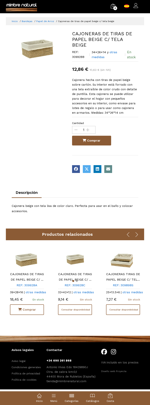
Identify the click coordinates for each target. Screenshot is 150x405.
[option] (39, 49)
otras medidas (36, 292)
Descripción (27, 192)
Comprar (93, 140)
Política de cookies (24, 379)
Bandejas (27, 21)
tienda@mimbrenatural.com (66, 381)
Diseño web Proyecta (113, 371)
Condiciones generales (26, 367)
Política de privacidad (26, 373)
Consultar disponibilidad (75, 309)
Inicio (15, 21)
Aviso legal (19, 360)
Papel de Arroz (45, 21)
